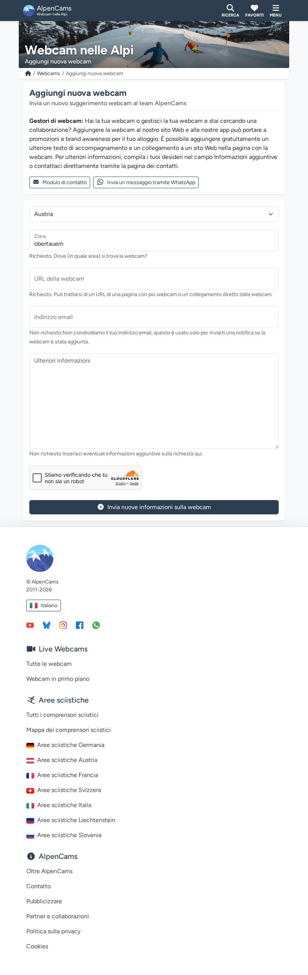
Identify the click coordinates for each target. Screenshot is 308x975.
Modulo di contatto (64, 182)
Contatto (38, 886)
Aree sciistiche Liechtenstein (76, 820)
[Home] (28, 73)
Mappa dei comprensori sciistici (68, 729)
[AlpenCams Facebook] (79, 624)
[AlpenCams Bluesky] (46, 624)
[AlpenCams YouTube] (30, 624)
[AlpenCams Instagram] (63, 624)
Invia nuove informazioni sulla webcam (159, 507)
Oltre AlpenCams (49, 871)
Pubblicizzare (44, 901)
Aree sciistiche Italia (64, 805)
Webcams (48, 73)
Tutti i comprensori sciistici (62, 714)
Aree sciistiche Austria (67, 759)
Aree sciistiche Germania (70, 744)
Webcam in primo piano (57, 678)
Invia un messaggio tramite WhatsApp (151, 182)
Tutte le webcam (49, 663)
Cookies (37, 946)
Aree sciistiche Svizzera (69, 790)
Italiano (49, 605)
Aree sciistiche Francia (67, 774)
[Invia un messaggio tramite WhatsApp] (96, 624)
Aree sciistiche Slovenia (69, 835)
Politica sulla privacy (53, 931)
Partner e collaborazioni (57, 916)
